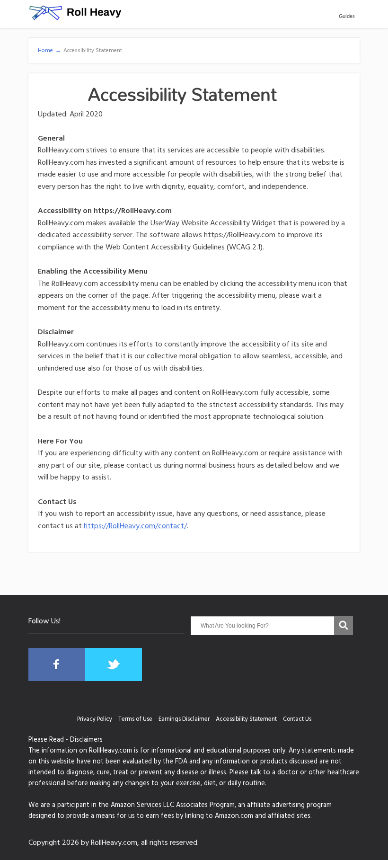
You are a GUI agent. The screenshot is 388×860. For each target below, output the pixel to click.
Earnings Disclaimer (184, 720)
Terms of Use (135, 720)
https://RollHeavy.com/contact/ (135, 527)
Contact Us (297, 720)
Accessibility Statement (246, 720)
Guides (347, 16)
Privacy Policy (94, 720)
